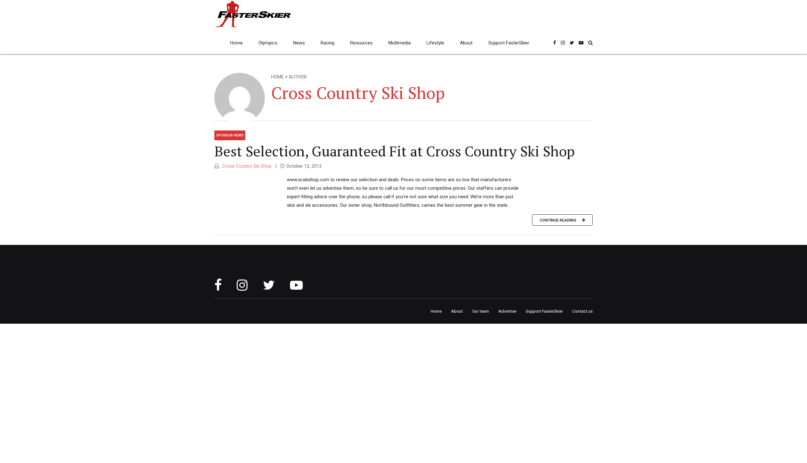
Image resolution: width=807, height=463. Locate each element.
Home (236, 43)
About (466, 43)
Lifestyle (435, 43)
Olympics (267, 43)
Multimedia (399, 43)
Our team (480, 311)
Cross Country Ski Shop (246, 166)
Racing (327, 43)
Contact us (582, 311)
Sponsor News (230, 135)
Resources (361, 43)
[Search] (590, 42)
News (299, 43)
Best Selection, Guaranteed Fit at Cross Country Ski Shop (394, 151)
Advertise (507, 311)
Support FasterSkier (508, 43)
